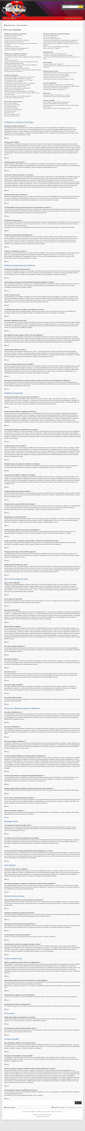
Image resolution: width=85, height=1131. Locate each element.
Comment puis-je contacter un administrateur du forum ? (57, 108)
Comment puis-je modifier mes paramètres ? (15, 55)
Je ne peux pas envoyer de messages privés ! (55, 53)
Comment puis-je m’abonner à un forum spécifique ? (56, 87)
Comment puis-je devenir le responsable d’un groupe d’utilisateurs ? (60, 41)
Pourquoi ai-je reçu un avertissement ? (14, 89)
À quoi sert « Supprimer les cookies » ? (14, 49)
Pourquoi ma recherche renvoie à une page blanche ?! (56, 76)
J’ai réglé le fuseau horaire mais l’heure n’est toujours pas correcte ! (21, 61)
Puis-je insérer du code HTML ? (12, 104)
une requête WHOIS (14, 1074)
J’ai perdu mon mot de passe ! (11, 46)
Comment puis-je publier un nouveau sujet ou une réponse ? (19, 76)
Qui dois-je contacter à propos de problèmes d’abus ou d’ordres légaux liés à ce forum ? (61, 106)
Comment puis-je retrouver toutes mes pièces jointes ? (57, 96)
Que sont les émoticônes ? (11, 106)
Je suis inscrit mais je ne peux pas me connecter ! (16, 40)
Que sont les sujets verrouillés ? (12, 114)
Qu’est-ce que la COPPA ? (11, 37)
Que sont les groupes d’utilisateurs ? (52, 38)
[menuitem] (14, 18)
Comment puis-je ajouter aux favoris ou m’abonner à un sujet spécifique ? (61, 86)
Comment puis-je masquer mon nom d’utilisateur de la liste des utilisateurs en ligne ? (22, 57)
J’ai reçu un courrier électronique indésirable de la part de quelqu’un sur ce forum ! (62, 57)
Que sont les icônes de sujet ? (11, 116)
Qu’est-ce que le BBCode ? (11, 103)
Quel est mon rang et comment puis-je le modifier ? (17, 68)
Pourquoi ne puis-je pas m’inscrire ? (13, 38)
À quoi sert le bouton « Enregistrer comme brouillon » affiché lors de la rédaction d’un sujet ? (21, 93)
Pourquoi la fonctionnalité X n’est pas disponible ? (55, 103)
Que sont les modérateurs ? (50, 37)
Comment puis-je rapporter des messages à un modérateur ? (19, 91)
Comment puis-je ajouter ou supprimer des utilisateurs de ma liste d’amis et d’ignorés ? (61, 66)
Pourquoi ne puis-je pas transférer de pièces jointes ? (17, 88)
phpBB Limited (49, 1044)
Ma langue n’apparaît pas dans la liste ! (14, 63)
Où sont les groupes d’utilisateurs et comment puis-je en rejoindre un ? (61, 40)
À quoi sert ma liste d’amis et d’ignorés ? (53, 64)
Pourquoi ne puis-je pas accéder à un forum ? (15, 86)
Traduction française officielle (40, 1114)
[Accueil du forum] (19, 9)
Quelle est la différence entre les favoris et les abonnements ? (58, 84)
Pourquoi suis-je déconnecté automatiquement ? (16, 48)
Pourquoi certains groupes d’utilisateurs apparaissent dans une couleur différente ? (61, 44)
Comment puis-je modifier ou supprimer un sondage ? (17, 84)
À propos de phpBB (27, 1048)
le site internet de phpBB (17, 327)
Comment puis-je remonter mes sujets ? (14, 97)
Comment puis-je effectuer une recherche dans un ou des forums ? (60, 72)
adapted (60, 1111)
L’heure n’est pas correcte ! (11, 60)
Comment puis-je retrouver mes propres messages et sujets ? (59, 79)
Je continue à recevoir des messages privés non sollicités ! (58, 55)
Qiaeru (50, 1114)
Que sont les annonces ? (10, 111)
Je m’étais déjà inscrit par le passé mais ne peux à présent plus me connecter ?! (21, 44)
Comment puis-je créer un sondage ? (13, 81)
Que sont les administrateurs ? (51, 35)
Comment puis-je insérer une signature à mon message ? (18, 80)
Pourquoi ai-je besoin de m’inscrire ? (13, 35)
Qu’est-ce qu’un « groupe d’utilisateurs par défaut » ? (56, 46)
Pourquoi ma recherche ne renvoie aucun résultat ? (56, 74)
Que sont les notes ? (9, 112)
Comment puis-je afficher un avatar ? (13, 66)
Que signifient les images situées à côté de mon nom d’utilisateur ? (21, 65)
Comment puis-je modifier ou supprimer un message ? (17, 78)
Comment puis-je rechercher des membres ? (54, 77)
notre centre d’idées (31, 1059)
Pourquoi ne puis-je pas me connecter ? (14, 41)
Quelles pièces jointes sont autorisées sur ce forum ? (56, 95)
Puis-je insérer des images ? (11, 108)
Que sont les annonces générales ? (13, 109)
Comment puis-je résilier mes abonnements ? (54, 89)
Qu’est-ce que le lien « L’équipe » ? (52, 48)
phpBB (32, 1111)
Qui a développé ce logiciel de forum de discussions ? (56, 102)
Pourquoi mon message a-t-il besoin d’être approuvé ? (17, 96)
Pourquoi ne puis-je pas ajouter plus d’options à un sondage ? (19, 83)
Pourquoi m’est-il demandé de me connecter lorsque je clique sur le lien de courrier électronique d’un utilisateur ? (22, 70)
